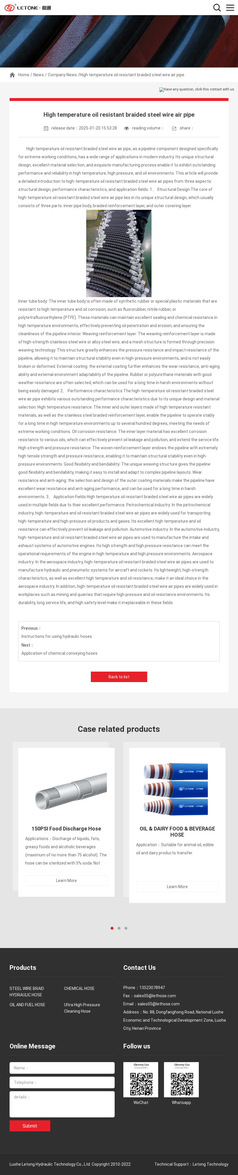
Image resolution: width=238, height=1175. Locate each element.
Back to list (119, 677)
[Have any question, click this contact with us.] (197, 89)
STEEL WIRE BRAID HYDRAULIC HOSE (27, 991)
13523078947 (152, 987)
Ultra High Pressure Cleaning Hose (82, 1008)
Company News (62, 74)
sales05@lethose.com (159, 1004)
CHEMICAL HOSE (79, 988)
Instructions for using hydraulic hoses (56, 636)
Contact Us (139, 967)
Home (23, 74)
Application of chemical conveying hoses (59, 653)
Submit (30, 1126)
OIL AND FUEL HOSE (27, 1004)
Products (23, 967)
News (38, 74)
